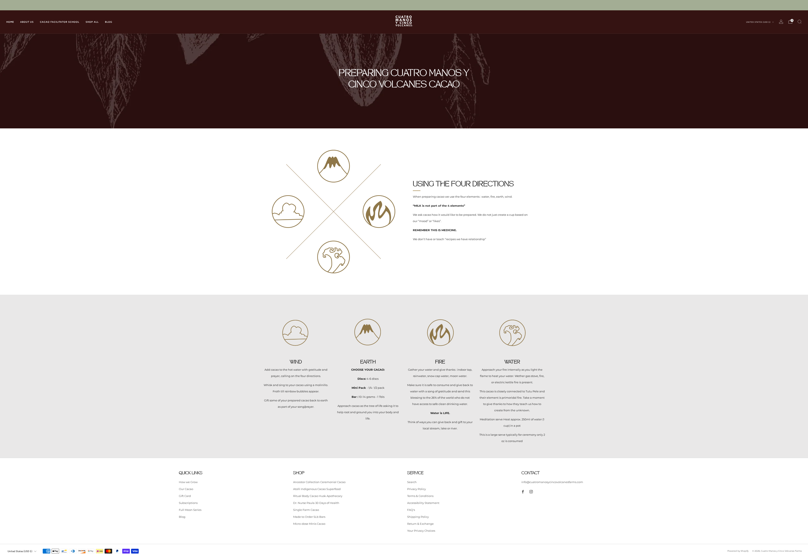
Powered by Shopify (737, 551)
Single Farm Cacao (306, 509)
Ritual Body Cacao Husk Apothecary (317, 496)
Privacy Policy (416, 489)
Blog (182, 516)
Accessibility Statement (423, 503)
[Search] (799, 22)
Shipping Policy (418, 516)
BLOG (108, 22)
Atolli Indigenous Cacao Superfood (317, 489)
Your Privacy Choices (421, 530)
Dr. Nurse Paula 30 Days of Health (316, 503)
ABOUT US (27, 22)
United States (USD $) (758, 22)
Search (412, 482)
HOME (10, 22)
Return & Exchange (420, 523)
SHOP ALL (92, 22)
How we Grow (188, 482)
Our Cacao (186, 489)
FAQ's (411, 509)
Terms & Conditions (420, 496)
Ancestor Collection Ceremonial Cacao (319, 482)
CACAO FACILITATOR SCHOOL (59, 22)
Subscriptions (188, 503)
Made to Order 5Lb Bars (309, 516)
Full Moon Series (190, 509)
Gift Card (185, 496)
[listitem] (404, 5)
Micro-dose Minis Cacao (309, 523)
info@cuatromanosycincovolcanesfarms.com (552, 482)
